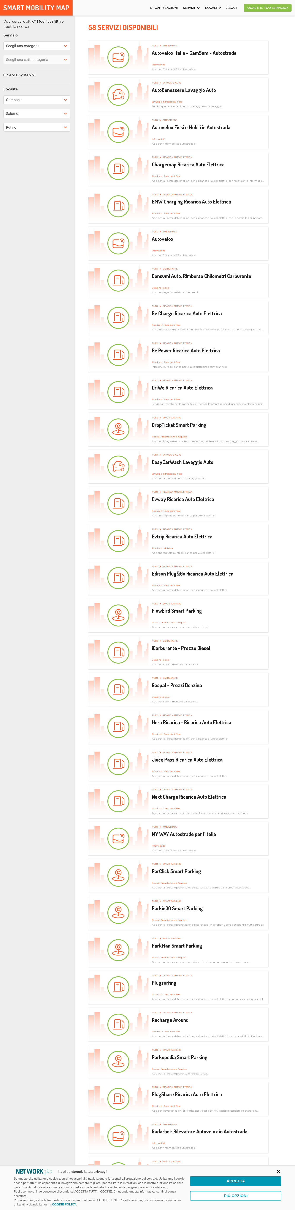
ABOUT (232, 8)
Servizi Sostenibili (21, 75)
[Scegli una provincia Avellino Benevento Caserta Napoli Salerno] (36, 113)
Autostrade (170, 45)
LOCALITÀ (213, 8)
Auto (155, 45)
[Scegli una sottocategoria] (36, 59)
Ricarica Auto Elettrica (177, 157)
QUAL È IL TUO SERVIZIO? (267, 8)
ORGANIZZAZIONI (164, 8)
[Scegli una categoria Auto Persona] (36, 45)
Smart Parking (172, 417)
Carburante (170, 268)
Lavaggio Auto (172, 82)
